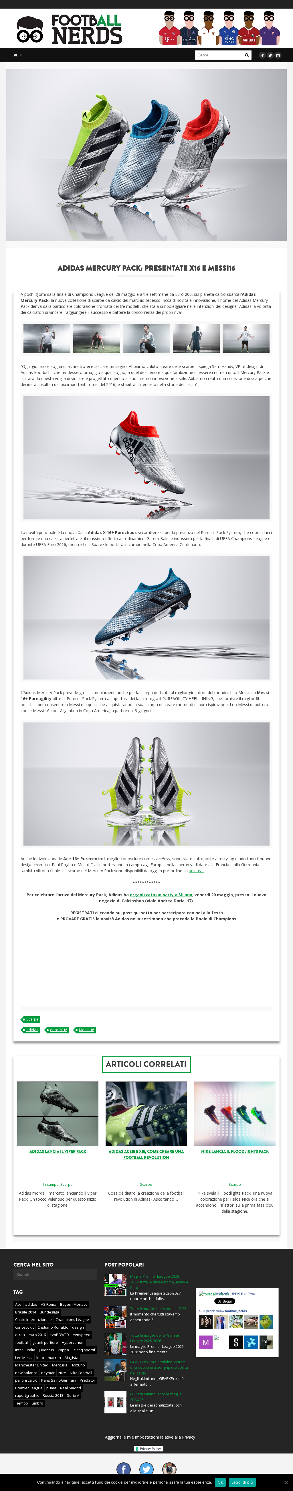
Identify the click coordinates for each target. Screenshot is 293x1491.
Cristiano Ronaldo (52, 1327)
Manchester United (31, 1365)
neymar (48, 1372)
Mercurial (60, 1365)
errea (20, 1334)
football (22, 1342)
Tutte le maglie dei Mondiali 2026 (158, 1308)
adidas (32, 1029)
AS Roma (48, 1304)
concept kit (24, 1327)
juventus (46, 1349)
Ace (18, 1304)
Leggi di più (242, 1482)
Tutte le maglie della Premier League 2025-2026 (154, 1338)
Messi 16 (86, 1029)
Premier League (29, 1387)
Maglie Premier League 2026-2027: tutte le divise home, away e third (159, 1282)
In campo (51, 1184)
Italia (31, 1349)
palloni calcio (26, 1380)
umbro (37, 1403)
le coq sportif (84, 1349)
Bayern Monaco (74, 1304)
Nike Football (81, 1372)
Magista (71, 1357)
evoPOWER (59, 1334)
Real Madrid (70, 1387)
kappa (63, 1349)
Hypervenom (73, 1342)
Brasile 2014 (25, 1312)
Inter (19, 1349)
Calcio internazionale (33, 1319)
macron (54, 1357)
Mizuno (78, 1365)
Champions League (72, 1319)
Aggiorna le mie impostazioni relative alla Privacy (150, 1437)
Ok (220, 1482)
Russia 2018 (53, 1395)
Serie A (73, 1395)
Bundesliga (49, 1312)
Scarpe (32, 1019)
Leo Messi (24, 1357)
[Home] (15, 55)
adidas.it (196, 870)
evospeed (81, 1334)
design (78, 1327)
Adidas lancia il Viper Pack (57, 1152)
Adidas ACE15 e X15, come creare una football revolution (146, 1155)
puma (51, 1387)
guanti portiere (45, 1342)
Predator (87, 1380)
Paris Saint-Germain (58, 1380)
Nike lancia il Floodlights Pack (235, 1152)
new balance (26, 1372)
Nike (62, 1372)
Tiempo (21, 1403)
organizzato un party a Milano (161, 894)
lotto (40, 1357)
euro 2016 (58, 1029)
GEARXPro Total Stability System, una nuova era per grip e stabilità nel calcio (159, 1367)
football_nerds (235, 1293)
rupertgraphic (27, 1395)
